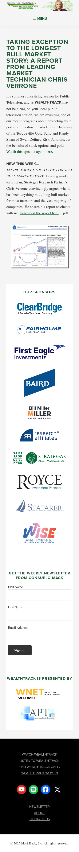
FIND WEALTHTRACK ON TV (40, 766)
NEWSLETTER (39, 806)
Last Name (15, 607)
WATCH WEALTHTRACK (39, 754)
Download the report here (39, 212)
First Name (15, 586)
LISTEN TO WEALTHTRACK (39, 760)
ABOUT (39, 812)
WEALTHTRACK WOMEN (39, 772)
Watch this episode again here (29, 151)
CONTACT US (39, 819)
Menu (42, 18)
